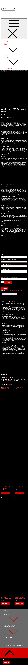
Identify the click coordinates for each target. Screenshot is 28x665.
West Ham (16, 70)
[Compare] (1, 13)
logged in (9, 380)
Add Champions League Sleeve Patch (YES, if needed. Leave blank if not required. (14, 276)
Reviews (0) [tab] (13, 294)
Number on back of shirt (8, 259)
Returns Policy (9, 68)
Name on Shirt (6, 264)
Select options (5, 493)
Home (5, 40)
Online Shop (6, 42)
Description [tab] (6, 294)
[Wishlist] (1, 12)
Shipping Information (11, 55)
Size (2, 254)
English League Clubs (9, 70)
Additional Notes (5, 269)
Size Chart (6, 43)
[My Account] (1, 11)
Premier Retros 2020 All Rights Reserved (14, 645)
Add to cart (8, 282)
